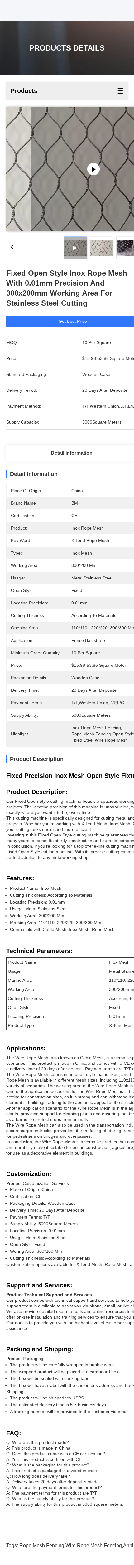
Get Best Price (73, 321)
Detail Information (72, 453)
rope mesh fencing (41, 1545)
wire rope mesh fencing (93, 1545)
